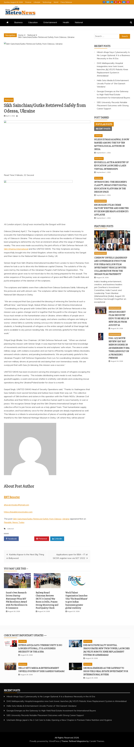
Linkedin (111, 2)
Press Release (66, 2)
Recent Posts (103, 128)
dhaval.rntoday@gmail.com (16, 504)
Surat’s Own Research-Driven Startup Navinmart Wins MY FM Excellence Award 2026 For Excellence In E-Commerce (16, 600)
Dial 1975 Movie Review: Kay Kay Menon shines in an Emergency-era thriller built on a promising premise (119, 348)
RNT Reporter (12, 497)
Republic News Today (14, 522)
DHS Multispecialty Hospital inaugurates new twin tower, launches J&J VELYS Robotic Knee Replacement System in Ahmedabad (112, 69)
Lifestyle (37, 2)
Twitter (107, 2)
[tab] (104, 124)
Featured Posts (103, 226)
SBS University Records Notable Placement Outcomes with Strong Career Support (113, 105)
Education (33, 22)
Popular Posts (104, 124)
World (56, 2)
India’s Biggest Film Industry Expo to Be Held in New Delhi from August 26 (119, 318)
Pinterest (115, 2)
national (10, 529)
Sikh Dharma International (16, 249)
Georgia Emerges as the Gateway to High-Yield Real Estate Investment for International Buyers (113, 94)
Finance (28, 2)
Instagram (128, 2)
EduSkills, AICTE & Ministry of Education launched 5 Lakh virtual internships (111, 165)
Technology (47, 2)
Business (18, 22)
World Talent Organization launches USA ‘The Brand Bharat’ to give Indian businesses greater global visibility (76, 600)
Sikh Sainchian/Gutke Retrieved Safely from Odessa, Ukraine (41, 518)
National (79, 22)
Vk (123, 2)
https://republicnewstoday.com (18, 512)
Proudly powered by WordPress (45, 741)
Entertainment (50, 22)
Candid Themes (96, 741)
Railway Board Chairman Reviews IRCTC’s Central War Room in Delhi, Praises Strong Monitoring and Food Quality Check (47, 600)
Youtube (119, 2)
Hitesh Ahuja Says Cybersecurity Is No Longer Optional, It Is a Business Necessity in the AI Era (113, 55)
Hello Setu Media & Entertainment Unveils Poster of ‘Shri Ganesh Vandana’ (113, 83)
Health (66, 22)
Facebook (104, 2)
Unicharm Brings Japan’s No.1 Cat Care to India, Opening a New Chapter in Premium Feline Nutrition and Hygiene (59, 720)
